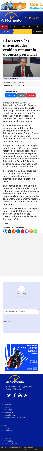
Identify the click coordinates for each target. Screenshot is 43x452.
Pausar (21, 95)
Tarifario (7, 438)
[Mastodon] (27, 231)
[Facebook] (5, 231)
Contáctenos (9, 441)
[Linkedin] (18, 231)
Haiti (6, 425)
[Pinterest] (22, 231)
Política (24, 27)
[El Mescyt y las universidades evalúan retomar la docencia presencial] (21, 67)
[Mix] (31, 231)
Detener (31, 95)
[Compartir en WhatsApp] (14, 85)
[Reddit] (14, 231)
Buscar (39, 31)
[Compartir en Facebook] (18, 85)
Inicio (4, 27)
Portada (7, 405)
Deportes (32, 27)
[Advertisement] (21, 254)
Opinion (7, 428)
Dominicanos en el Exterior (14, 418)
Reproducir (11, 95)
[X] (9, 231)
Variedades (8, 431)
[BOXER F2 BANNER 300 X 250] (21, 357)
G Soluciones (39, 450)
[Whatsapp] (35, 231)
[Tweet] (22, 85)
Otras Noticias (14, 27)
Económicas (9, 412)
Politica (7, 407)
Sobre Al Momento (11, 443)
